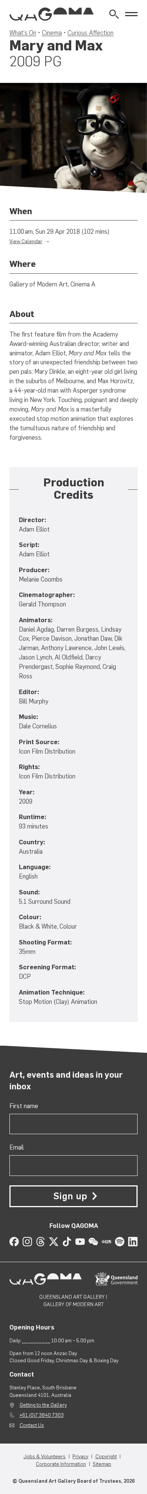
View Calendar (25, 241)
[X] (53, 1241)
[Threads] (40, 1241)
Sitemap (102, 1464)
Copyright (106, 1456)
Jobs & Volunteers (44, 1456)
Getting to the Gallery (43, 1405)
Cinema (52, 33)
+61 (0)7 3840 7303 (42, 1415)
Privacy (80, 1456)
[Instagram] (27, 1241)
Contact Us (32, 1425)
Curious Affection (90, 33)
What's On (22, 33)
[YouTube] (80, 1241)
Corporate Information (61, 1464)
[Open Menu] (131, 14)
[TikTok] (67, 1241)
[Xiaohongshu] (106, 1241)
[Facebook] (14, 1241)
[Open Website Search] (114, 14)
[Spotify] (119, 1241)
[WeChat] (93, 1241)
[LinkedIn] (133, 1241)
